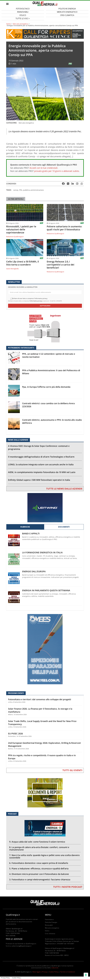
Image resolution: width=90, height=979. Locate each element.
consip (15, 190)
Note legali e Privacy (40, 972)
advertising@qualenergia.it (21, 946)
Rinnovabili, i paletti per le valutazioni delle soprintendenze (21, 229)
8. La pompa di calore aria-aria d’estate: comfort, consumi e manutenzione (39, 848)
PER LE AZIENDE (14, 939)
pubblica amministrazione (33, 190)
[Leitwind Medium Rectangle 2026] (45, 507)
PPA (20, 190)
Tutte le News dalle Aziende (64, 488)
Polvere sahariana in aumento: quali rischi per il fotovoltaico (64, 228)
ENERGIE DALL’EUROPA (34, 571)
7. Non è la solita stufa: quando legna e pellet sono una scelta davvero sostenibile (44, 856)
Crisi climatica (67, 15)
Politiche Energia (51, 922)
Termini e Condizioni (67, 972)
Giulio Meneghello (12, 269)
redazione (54, 968)
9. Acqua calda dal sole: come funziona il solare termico (37, 841)
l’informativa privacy (36, 301)
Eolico (47, 931)
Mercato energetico (20, 24)
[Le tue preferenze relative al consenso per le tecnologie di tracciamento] (86, 975)
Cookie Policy (54, 972)
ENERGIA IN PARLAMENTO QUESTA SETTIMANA (46, 590)
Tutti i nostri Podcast (67, 886)
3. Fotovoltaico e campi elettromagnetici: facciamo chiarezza (39, 879)
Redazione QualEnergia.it (15, 237)
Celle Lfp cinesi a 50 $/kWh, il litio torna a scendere (22, 263)
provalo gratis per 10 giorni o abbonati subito (56, 171)
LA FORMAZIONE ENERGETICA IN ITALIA (42, 552)
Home (8, 24)
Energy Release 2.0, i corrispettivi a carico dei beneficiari (60, 264)
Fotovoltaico (49, 919)
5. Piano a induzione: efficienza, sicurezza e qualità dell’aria (38, 868)
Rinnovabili (49, 925)
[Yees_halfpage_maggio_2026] (45, 649)
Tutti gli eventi (72, 770)
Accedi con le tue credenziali (44, 167)
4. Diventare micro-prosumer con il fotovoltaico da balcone (39, 874)
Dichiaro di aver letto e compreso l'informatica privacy (29, 298)
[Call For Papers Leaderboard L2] (45, 34)
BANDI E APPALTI (31, 533)
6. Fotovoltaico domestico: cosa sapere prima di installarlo (38, 863)
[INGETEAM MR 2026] (45, 327)
